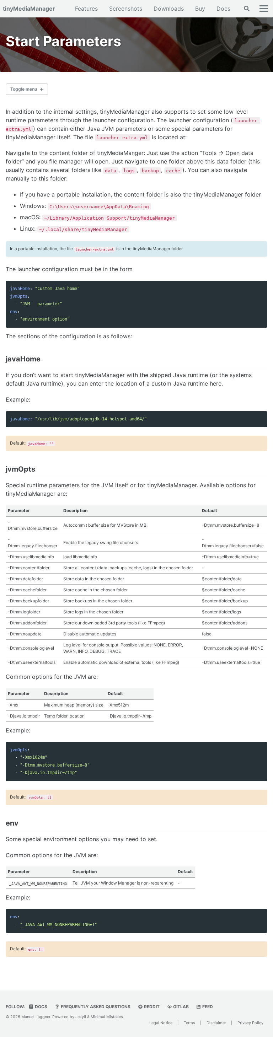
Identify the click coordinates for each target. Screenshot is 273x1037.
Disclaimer (216, 1022)
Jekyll (80, 1016)
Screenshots (125, 8)
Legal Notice (160, 1022)
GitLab (180, 1006)
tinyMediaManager (29, 8)
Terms (189, 1022)
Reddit (151, 1006)
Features (86, 8)
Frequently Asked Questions (95, 1006)
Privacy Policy (250, 1022)
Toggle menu (23, 89)
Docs (223, 8)
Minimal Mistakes (107, 1016)
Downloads (169, 8)
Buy (200, 8)
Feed (207, 1006)
